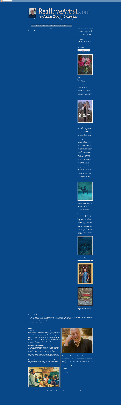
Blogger (80, 390)
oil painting (43, 336)
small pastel (41, 339)
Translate (87, 51)
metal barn (38, 334)
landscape (32, 334)
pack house (49, 335)
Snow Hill (47, 339)
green (55, 332)
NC (50, 334)
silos (54, 337)
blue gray (38, 331)
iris (59, 332)
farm (32, 332)
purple (36, 337)
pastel (53, 336)
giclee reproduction (44, 332)
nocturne (36, 336)
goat (51, 332)
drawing (57, 330)
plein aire (30, 337)
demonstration (47, 330)
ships (51, 337)
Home (51, 28)
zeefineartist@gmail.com (67, 373)
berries (33, 330)
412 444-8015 (80, 80)
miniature (44, 334)
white (59, 341)
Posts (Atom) (37, 31)
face (29, 332)
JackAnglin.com (65, 363)
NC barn (56, 334)
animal (29, 330)
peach (57, 335)
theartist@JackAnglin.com (83, 82)
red (39, 337)
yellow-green (37, 342)
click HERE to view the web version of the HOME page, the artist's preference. (84, 41)
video (44, 341)
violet (48, 341)
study (33, 341)
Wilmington (31, 342)
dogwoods (52, 330)
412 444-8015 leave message (67, 370)
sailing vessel (46, 337)
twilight (40, 341)
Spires (57, 339)
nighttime (30, 336)
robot (42, 337)
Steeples (29, 341)
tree (37, 341)
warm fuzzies (54, 341)
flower (35, 332)
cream (42, 330)
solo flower (52, 339)
